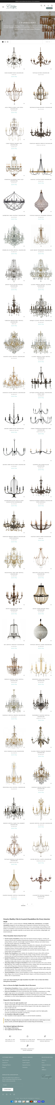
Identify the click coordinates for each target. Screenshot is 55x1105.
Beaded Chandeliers (10, 958)
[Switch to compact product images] (7, 42)
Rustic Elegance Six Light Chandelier (14, 609)
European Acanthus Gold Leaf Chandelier (14, 180)
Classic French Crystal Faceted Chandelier (41, 285)
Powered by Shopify (34, 1098)
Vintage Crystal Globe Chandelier (41, 644)
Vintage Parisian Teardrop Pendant (41, 215)
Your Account (5, 1060)
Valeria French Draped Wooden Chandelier (41, 752)
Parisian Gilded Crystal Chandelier (14, 392)
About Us (44, 1060)
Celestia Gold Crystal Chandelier (14, 356)
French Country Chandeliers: (12, 938)
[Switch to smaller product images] (5, 42)
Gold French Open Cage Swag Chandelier (14, 108)
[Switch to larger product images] (2, 42)
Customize (25, 1067)
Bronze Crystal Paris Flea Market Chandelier (14, 824)
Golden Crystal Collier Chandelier (41, 823)
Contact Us (5, 1062)
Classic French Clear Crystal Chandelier (41, 357)
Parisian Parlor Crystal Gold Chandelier (41, 788)
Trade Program (26, 1062)
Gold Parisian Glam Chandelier (14, 751)
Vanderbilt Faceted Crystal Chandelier (41, 716)
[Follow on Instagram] (6, 1094)
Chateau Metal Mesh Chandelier (41, 536)
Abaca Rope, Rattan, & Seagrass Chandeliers (16, 962)
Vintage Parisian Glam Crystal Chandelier (14, 860)
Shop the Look (26, 1060)
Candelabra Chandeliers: (11, 945)
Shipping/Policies (6, 1065)
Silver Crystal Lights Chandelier (41, 859)
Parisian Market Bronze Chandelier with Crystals (41, 501)
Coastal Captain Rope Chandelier (41, 179)
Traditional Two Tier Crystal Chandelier (14, 573)
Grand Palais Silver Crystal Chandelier (14, 285)
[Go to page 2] (32, 904)
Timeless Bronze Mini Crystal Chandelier (14, 321)
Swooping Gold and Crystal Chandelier (41, 680)
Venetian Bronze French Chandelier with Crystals (14, 537)
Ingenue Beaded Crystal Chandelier (14, 895)
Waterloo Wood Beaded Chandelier (41, 107)
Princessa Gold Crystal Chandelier (14, 787)
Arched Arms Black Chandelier (14, 428)
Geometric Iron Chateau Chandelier (14, 215)
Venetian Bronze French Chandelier (41, 143)
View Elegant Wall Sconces (12, 1028)
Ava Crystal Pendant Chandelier (14, 644)
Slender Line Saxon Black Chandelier (41, 465)
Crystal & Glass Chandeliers (12, 967)
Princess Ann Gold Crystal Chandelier (41, 573)
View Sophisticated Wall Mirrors (13, 1029)
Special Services (26, 1065)
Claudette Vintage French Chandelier (41, 896)
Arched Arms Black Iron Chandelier (14, 464)
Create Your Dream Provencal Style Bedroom (27, 1)
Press (43, 1062)
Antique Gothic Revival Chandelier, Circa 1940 (41, 393)
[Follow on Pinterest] (10, 1094)
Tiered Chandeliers (10, 972)
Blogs (43, 1067)
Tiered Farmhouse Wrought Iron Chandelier (41, 429)
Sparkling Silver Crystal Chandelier (14, 250)
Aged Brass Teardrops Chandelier (41, 250)
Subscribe (7, 1089)
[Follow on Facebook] (3, 1094)
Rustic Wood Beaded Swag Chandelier (41, 609)
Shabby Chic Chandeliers (11, 953)
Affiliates (49, 8)
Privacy (4, 1067)
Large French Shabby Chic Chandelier (14, 144)
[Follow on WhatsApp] (14, 1094)
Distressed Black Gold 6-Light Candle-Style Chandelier (14, 501)
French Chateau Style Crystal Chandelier (14, 680)
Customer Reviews (46, 1065)
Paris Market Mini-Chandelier (14, 72)
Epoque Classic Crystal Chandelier (41, 320)
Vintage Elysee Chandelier (41, 72)
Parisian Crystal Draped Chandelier (14, 715)
